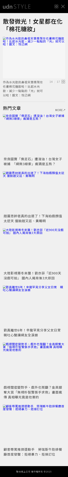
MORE (59, 110)
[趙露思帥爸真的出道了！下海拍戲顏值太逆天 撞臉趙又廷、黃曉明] (34, 192)
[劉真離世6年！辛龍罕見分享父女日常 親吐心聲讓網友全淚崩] (34, 306)
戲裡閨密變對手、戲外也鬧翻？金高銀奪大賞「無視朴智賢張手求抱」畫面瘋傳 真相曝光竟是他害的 (33, 392)
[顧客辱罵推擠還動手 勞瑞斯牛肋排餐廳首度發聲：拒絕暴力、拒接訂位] (34, 425)
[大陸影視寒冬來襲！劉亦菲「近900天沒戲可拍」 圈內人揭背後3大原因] (34, 249)
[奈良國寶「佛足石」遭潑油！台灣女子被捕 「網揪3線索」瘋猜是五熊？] (34, 135)
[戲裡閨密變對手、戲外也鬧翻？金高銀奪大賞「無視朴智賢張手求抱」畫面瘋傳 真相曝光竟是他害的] (34, 363)
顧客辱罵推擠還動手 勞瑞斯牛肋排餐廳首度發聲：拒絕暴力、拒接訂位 (33, 451)
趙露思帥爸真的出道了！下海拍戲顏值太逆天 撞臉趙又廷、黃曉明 (33, 218)
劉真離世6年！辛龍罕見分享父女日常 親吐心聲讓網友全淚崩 (34, 332)
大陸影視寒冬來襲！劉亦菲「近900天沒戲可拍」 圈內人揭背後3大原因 (32, 275)
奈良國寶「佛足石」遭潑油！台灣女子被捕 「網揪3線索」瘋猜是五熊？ (33, 161)
